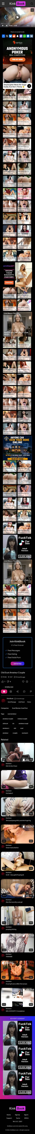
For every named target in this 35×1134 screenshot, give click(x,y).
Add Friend (21, 702)
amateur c (6, 728)
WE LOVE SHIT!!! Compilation (15, 1011)
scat (21, 728)
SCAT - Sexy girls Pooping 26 (15, 875)
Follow (29, 702)
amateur (5, 733)
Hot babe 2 (9, 793)
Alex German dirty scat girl (14, 902)
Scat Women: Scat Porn (20, 708)
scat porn (25, 733)
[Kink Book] (3, 700)
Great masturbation (12, 847)
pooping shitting (11, 929)
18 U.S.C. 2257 (17, 1121)
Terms (18, 1118)
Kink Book (10, 698)
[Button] (4, 691)
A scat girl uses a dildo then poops (16, 984)
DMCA (26, 1118)
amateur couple (8, 719)
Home (9, 1115)
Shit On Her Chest (11, 766)
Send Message (12, 702)
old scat (5, 723)
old (15, 728)
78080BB (9, 956)
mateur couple (22, 719)
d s (13, 723)
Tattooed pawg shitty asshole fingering (18, 820)
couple (15, 733)
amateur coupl (23, 723)
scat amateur (12, 714)
